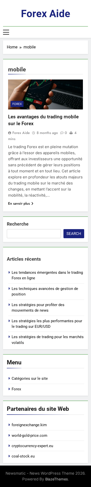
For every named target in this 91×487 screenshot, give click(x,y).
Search (73, 233)
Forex (17, 104)
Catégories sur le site (30, 378)
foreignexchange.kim (29, 425)
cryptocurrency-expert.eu (32, 446)
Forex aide (45, 14)
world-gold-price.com (29, 435)
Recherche (18, 224)
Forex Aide (21, 132)
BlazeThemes (56, 479)
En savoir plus (19, 203)
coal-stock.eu (23, 456)
